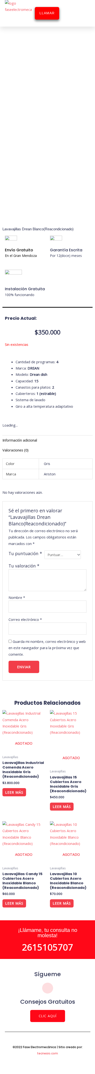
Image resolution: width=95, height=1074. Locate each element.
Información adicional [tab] (19, 440)
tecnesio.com (47, 1053)
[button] (82, 13)
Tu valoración (24, 566)
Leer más (14, 792)
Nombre (17, 597)
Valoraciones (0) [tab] (15, 450)
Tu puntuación (25, 553)
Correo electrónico (25, 619)
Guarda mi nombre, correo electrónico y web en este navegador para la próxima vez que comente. (47, 648)
